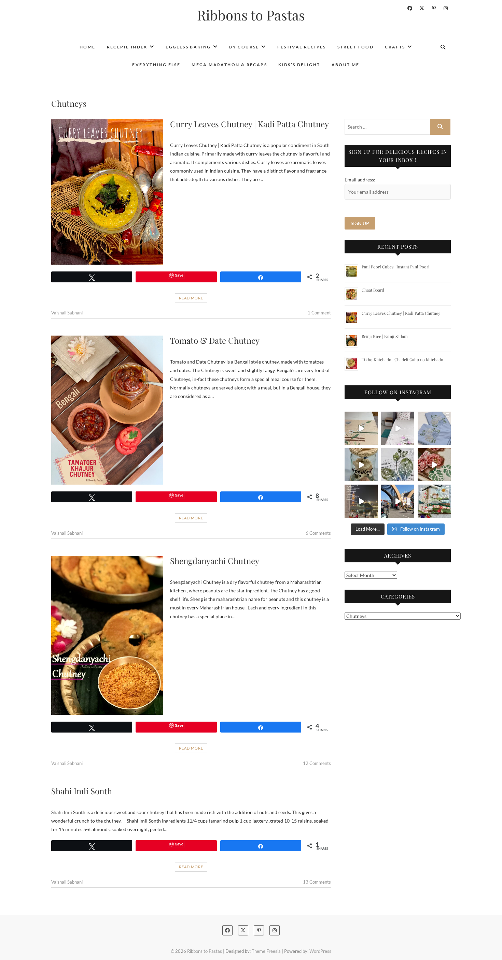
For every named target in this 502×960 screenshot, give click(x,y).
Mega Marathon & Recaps (229, 64)
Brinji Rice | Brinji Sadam (385, 336)
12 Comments (317, 763)
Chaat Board (373, 290)
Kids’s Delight (299, 64)
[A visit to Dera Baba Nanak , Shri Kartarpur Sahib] (397, 501)
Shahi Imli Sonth (81, 790)
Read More (191, 298)
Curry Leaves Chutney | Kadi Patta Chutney (249, 123)
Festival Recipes (301, 46)
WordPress (320, 951)
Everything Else (156, 64)
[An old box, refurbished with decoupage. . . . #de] (434, 464)
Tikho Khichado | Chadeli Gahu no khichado (402, 359)
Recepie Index (127, 46)
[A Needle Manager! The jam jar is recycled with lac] (361, 464)
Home (88, 46)
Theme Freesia (266, 951)
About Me (346, 64)
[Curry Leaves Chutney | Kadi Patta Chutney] (107, 192)
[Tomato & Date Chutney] (107, 410)
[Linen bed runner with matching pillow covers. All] (361, 428)
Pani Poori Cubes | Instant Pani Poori (396, 266)
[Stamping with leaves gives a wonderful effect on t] (397, 464)
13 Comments (317, 882)
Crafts (395, 46)
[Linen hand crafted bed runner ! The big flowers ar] (397, 428)
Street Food (355, 46)
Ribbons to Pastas (251, 15)
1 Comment (319, 312)
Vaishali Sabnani (67, 312)
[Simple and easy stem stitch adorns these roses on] (434, 428)
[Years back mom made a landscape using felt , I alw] (434, 501)
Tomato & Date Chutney (215, 340)
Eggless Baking (188, 46)
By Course (244, 46)
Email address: (360, 179)
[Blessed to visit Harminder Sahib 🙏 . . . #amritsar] (361, 501)
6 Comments (318, 533)
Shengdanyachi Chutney (214, 560)
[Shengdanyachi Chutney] (107, 635)
